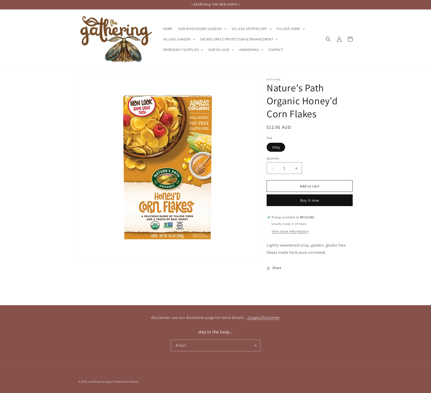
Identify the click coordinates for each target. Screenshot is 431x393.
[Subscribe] (254, 345)
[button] (202, 28)
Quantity (273, 158)
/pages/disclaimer (263, 317)
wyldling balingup (100, 381)
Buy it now (309, 200)
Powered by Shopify (126, 381)
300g (276, 147)
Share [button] (277, 267)
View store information (290, 231)
